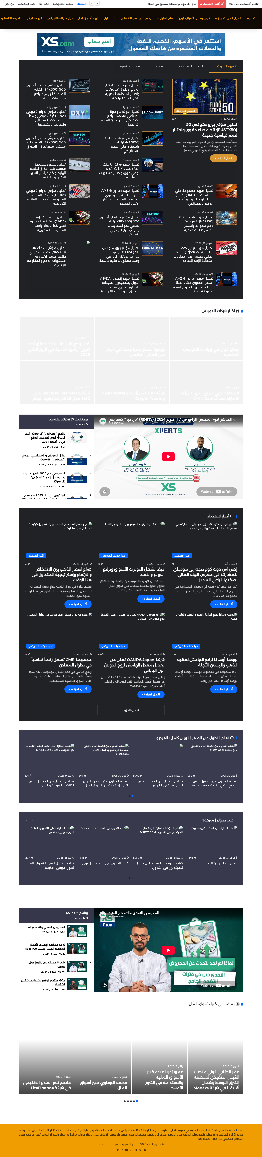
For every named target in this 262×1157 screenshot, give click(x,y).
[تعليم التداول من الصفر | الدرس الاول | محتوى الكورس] (158, 758)
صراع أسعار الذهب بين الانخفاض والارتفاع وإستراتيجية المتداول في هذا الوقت (62, 574)
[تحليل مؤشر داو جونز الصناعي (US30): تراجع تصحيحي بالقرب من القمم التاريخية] (152, 112)
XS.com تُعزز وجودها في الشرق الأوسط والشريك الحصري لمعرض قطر (210, 349)
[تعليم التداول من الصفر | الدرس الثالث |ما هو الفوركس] (49, 758)
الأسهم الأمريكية (226, 66)
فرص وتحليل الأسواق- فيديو (194, 18)
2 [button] (129, 796)
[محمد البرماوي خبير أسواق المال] (103, 1052)
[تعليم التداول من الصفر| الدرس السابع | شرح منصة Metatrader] (212, 758)
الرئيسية (81, 3)
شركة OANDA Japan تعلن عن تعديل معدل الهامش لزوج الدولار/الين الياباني (134, 665)
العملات (161, 66)
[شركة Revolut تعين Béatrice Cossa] (206, 382)
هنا (200, 1138)
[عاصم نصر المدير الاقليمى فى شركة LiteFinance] (47, 1052)
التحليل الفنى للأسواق (230, 18)
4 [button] (128, 1101)
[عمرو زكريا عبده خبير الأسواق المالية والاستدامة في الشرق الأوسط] (159, 1052)
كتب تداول (110, 18)
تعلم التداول (166, 18)
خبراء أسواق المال (88, 18)
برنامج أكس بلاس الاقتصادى (136, 18)
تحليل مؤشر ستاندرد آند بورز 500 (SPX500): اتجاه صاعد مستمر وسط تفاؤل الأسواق (46, 142)
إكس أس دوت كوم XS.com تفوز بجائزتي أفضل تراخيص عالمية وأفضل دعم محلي (62, 349)
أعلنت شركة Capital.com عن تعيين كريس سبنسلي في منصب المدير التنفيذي (152, 3)
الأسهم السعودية (191, 66)
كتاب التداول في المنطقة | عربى (105, 863)
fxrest (101, 1143)
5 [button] (125, 1101)
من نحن (9, 3)
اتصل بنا (44, 3)
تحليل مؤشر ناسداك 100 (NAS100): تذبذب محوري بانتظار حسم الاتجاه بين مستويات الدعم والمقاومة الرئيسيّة (46, 256)
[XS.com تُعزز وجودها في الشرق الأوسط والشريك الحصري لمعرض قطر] (206, 338)
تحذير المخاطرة (26, 3)
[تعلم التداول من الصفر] (212, 840)
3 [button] (131, 1101)
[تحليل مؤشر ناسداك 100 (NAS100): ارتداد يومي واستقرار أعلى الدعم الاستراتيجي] (152, 138)
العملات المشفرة (132, 66)
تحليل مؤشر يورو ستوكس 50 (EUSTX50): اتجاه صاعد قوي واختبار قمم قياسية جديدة (205, 130)
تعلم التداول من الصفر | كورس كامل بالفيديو (193, 738)
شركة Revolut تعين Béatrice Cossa (207, 398)
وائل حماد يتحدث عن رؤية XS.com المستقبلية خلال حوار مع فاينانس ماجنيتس (134, 349)
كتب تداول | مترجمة (218, 820)
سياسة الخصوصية (63, 3)
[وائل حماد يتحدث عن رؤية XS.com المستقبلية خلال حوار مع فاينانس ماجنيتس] (132, 338)
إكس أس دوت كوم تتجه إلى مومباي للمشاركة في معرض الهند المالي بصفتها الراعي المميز (205, 574)
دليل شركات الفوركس (60, 18)
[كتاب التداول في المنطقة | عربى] (104, 840)
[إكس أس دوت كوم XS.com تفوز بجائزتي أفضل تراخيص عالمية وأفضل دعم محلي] (57, 338)
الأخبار (252, 18)
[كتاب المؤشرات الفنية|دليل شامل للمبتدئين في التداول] (158, 840)
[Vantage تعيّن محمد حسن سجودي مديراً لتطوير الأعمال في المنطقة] (132, 382)
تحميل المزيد (131, 710)
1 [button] (132, 796)
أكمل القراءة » (223, 158)
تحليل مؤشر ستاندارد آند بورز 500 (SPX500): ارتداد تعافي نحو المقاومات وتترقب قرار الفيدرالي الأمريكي (119, 225)
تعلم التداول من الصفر (220, 863)
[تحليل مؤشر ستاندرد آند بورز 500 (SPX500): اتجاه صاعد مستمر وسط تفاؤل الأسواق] (79, 138)
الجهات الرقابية (33, 18)
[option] (131, 361)
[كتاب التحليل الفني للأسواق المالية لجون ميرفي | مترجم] (49, 840)
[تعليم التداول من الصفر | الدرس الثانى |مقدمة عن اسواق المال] (104, 758)
